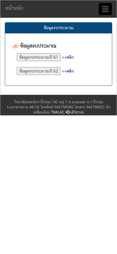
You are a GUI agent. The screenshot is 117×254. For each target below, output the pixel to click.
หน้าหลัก (14, 8)
